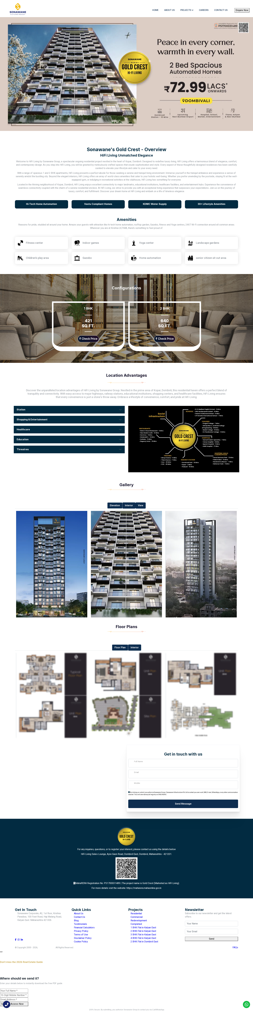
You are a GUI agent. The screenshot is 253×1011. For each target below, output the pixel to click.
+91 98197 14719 (27, 926)
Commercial (136, 917)
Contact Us (221, 10)
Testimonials (80, 924)
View (140, 505)
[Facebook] (238, 2)
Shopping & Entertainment (32, 419)
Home (155, 10)
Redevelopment (138, 920)
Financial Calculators (84, 927)
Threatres (23, 449)
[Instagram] (243, 2)
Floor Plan (120, 647)
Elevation (115, 505)
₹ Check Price (88, 339)
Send (211, 939)
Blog (76, 920)
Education (23, 439)
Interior (129, 505)
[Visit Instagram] (19, 940)
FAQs (235, 947)
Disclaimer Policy (82, 938)
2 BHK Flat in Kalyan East (143, 931)
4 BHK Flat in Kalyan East (143, 938)
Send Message (183, 804)
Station (21, 409)
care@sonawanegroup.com (45, 2)
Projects (185, 10)
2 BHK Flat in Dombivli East (144, 941)
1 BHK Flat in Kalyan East (143, 927)
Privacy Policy (80, 931)
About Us (169, 10)
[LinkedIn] (247, 2)
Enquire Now (242, 10)
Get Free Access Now (12, 1004)
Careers (203, 10)
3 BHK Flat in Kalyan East (143, 934)
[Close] (1, 951)
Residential (136, 913)
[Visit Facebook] (15, 940)
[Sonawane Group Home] (18, 10)
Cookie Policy (80, 941)
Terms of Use (80, 934)
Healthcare (23, 429)
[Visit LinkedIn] (22, 940)
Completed (136, 924)
